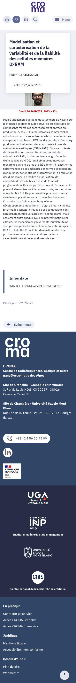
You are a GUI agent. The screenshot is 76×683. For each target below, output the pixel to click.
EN (26, 19)
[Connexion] (7, 19)
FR (16, 19)
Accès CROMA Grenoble (19, 620)
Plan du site (11, 667)
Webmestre (11, 673)
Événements (23, 324)
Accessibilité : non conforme (23, 649)
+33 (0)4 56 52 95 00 (31, 438)
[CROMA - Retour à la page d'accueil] (38, 7)
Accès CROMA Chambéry (20, 626)
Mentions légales (15, 643)
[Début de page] (66, 675)
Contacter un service (17, 614)
